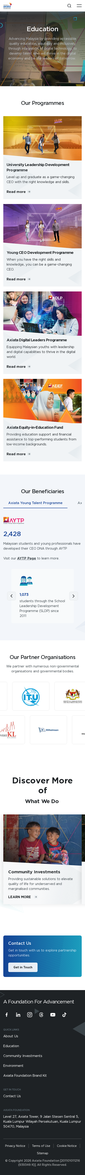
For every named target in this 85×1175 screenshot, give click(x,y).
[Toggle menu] (79, 5)
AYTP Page (26, 558)
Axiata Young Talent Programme (35, 503)
